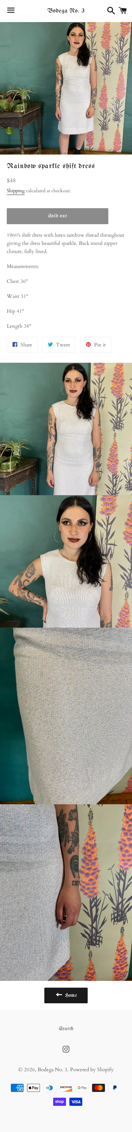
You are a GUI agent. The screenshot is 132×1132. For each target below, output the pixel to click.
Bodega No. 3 (66, 11)
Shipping (16, 190)
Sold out (57, 216)
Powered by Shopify (92, 1069)
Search (66, 1028)
